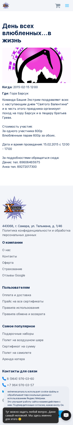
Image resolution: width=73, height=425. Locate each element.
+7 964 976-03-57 (20, 385)
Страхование (12, 269)
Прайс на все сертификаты (23, 301)
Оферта (7, 262)
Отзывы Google (13, 275)
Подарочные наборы (18, 334)
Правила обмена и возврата (23, 314)
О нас (6, 250)
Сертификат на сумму (18, 346)
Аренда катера (13, 359)
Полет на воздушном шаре (22, 340)
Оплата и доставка (16, 295)
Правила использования (20, 307)
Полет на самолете (16, 353)
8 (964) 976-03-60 (20, 379)
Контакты (9, 256)
